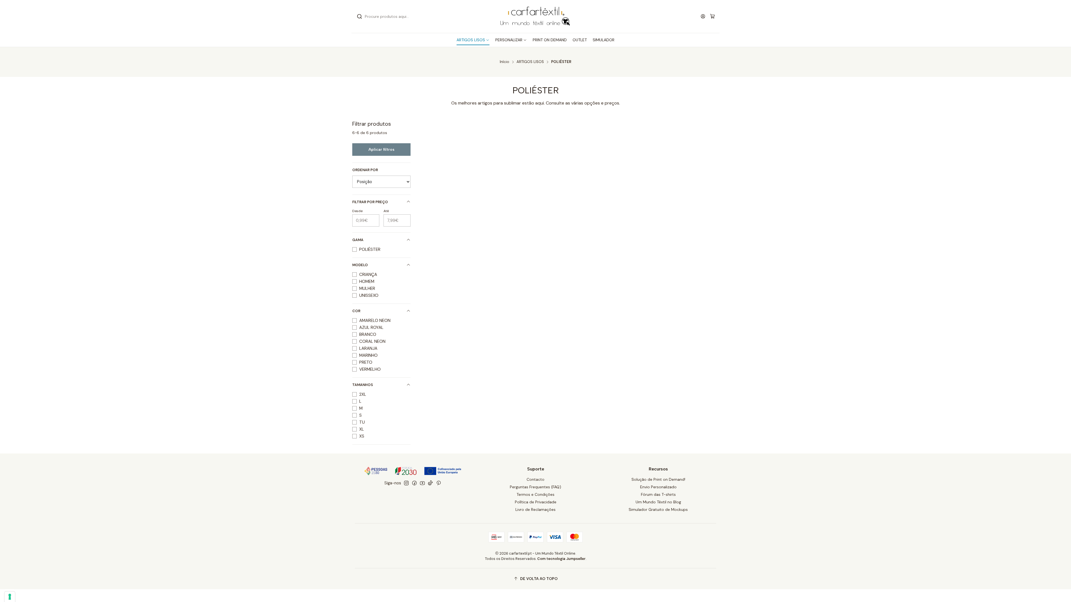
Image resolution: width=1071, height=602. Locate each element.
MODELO (360, 265)
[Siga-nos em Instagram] (406, 483)
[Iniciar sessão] (703, 16)
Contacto (535, 479)
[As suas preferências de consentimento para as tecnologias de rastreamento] (9, 596)
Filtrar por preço (370, 202)
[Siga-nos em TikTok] (430, 483)
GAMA (357, 239)
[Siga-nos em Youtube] (422, 483)
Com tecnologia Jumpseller (561, 558)
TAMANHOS (362, 384)
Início (504, 62)
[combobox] (413, 16)
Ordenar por (365, 170)
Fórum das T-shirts (658, 494)
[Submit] (359, 16)
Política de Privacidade (535, 501)
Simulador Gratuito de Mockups (658, 509)
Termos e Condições (535, 494)
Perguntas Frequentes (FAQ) (535, 486)
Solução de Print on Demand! (658, 479)
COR (356, 311)
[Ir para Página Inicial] (535, 16)
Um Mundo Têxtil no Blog (658, 501)
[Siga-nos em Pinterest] (439, 483)
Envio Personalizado (658, 486)
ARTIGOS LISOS (530, 62)
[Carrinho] (712, 16)
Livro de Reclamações (535, 509)
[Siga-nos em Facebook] (414, 483)
